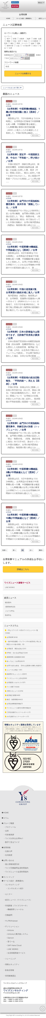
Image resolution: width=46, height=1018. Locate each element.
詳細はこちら (23, 569)
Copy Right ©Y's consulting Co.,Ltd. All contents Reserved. (23, 1015)
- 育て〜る (10, 941)
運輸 (38, 43)
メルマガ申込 (9, 611)
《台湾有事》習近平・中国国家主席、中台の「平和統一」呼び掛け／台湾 (22, 157)
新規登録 (15, 6)
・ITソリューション (11, 926)
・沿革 (6, 831)
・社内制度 (7, 855)
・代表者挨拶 (8, 834)
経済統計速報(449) (13, 695)
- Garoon (10, 938)
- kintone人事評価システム (17, 934)
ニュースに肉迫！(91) (14, 670)
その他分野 (26, 46)
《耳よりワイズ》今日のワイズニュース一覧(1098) (21, 631)
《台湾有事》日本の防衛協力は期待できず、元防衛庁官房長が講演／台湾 (22, 335)
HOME (8, 18)
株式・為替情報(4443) (14, 699)
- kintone (10, 930)
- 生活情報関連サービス (15, 953)
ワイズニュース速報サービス (17, 582)
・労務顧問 (7, 915)
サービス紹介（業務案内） (24, 18)
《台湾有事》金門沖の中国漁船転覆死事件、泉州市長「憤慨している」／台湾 (22, 204)
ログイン (15, 2)
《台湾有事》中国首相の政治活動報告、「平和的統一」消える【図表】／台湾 (22, 380)
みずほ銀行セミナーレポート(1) (17, 716)
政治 (35, 46)
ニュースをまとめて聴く (11, 88)
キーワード (8, 36)
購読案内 (8, 602)
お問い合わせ (8, 860)
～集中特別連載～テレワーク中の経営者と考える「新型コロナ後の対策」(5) (23, 642)
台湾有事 (8, 106)
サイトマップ (8, 877)
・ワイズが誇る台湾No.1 (13, 838)
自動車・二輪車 (24, 39)
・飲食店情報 (8, 970)
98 (23, 550)
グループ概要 (8, 823)
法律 (10, 48)
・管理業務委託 (9, 976)
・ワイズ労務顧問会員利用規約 (15, 868)
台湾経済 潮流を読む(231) (16, 648)
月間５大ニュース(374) (14, 691)
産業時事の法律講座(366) (15, 657)
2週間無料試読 (10, 607)
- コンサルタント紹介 (15, 888)
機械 (8, 41)
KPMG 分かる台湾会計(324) (17, 653)
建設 (12, 43)
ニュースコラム (11, 625)
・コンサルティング (11, 884)
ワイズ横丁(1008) (12, 687)
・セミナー (7, 894)
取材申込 (8, 615)
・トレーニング (9, 959)
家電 (14, 39)
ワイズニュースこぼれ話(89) (16, 678)
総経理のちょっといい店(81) (16, 674)
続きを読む (35, 135)
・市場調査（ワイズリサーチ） (15, 905)
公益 (17, 46)
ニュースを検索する (23, 73)
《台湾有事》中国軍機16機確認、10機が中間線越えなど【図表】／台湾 (23, 518)
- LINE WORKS (12, 949)
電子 (8, 39)
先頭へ (4, 550)
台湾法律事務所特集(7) (14, 704)
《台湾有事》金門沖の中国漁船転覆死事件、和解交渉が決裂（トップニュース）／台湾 (22, 426)
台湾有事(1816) (12, 637)
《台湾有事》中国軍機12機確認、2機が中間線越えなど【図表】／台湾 (23, 472)
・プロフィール (9, 827)
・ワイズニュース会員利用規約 (15, 872)
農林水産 (9, 46)
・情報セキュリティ (11, 964)
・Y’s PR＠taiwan (10, 921)
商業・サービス (22, 43)
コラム (6, 818)
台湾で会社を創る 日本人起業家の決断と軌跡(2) (24, 665)
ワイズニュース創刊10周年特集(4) (18, 708)
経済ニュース (10, 598)
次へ (31, 550)
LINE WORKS (10, 587)
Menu (40, 3)
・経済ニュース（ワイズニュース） (17, 900)
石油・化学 (17, 41)
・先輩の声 (7, 851)
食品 (25, 41)
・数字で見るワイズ (11, 842)
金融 (32, 43)
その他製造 (34, 41)
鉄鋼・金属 (37, 39)
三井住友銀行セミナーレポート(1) (18, 712)
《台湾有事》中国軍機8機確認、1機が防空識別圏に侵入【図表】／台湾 (23, 112)
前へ (14, 550)
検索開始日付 (9, 55)
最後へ (41, 550)
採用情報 (6, 847)
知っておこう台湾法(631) (15, 661)
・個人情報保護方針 (11, 864)
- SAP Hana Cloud (13, 945)
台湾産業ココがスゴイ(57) (15, 682)
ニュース (9, 101)
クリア (31, 55)
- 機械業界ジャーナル (15, 909)
